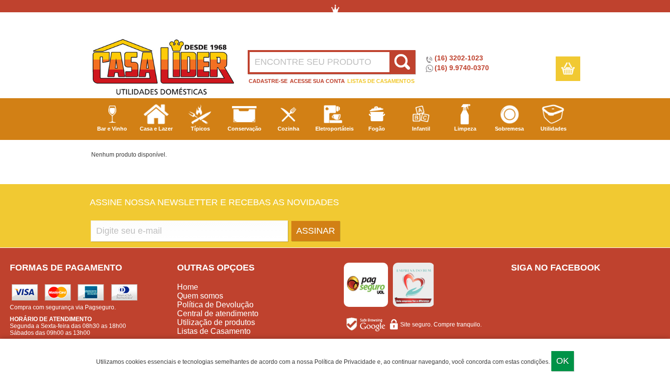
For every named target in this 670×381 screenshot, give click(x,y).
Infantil (421, 129)
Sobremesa (509, 129)
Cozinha (288, 129)
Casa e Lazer (156, 129)
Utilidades (554, 129)
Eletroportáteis (334, 129)
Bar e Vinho (112, 129)
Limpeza (465, 129)
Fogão (376, 129)
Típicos (200, 129)
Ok (562, 361)
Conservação (244, 129)
